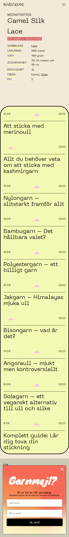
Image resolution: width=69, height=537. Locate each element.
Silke (44, 74)
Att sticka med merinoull (23, 129)
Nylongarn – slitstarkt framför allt (33, 201)
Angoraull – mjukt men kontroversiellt (30, 366)
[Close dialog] (62, 469)
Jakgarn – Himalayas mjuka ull (33, 300)
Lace (34, 46)
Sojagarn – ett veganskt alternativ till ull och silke (30, 402)
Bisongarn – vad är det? (30, 333)
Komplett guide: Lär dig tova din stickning (31, 441)
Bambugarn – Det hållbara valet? (28, 234)
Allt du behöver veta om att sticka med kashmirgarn (31, 165)
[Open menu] (64, 4)
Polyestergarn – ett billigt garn (30, 267)
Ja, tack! (34, 522)
